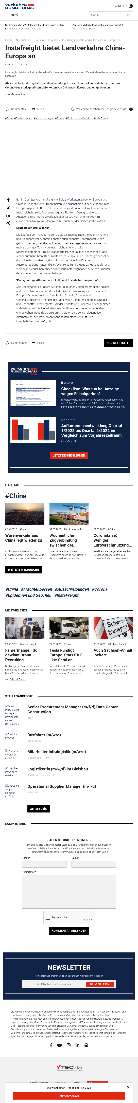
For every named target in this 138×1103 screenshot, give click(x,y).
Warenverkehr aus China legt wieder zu (23, 538)
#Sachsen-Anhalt (117, 644)
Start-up (35, 199)
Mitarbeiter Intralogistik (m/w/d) (56, 751)
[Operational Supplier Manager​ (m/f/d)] (13, 791)
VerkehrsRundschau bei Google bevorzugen (102, 109)
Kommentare (19, 109)
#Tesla (67, 644)
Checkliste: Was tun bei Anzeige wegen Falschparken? (90, 391)
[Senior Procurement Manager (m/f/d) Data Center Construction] (13, 715)
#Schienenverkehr (73, 529)
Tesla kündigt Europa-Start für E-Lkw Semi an (66, 655)
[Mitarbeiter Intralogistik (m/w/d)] (13, 754)
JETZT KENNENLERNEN (69, 455)
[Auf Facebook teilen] (8, 199)
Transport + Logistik (46, 40)
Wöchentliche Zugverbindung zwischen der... (63, 540)
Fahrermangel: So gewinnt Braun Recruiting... (21, 655)
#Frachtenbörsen (36, 589)
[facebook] (51, 1045)
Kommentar (28, 872)
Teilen (40, 109)
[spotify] (86, 1045)
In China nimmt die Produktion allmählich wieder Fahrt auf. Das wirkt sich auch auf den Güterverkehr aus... (24, 555)
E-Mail (25, 858)
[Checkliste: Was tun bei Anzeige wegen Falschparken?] (33, 393)
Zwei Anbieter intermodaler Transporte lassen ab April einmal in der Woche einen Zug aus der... (67, 555)
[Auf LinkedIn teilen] (8, 215)
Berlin (19, 199)
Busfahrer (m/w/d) (44, 735)
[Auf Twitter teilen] (8, 207)
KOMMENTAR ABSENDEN (69, 930)
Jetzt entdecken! (69, 1096)
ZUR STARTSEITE (118, 343)
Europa (97, 199)
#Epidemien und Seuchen (28, 595)
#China (15, 496)
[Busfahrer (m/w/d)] (13, 736)
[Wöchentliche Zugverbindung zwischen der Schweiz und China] (69, 514)
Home (8, 40)
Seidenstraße (88, 221)
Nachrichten (23, 40)
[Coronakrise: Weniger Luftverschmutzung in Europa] (113, 514)
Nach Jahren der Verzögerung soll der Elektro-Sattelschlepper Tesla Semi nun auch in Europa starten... (67, 670)
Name (75, 858)
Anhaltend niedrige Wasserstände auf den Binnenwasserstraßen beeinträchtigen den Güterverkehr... (112, 670)
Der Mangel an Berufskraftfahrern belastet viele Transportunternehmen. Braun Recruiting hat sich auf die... (24, 670)
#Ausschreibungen (72, 589)
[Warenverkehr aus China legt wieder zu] (24, 514)
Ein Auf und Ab (69, 441)
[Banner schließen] (127, 1086)
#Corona (99, 589)
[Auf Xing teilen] (8, 223)
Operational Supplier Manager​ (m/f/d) (61, 786)
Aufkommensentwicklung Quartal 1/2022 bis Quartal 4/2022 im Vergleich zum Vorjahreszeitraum (91, 430)
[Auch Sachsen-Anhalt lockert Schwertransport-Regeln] (113, 628)
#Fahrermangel (28, 644)
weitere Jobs (38, 808)
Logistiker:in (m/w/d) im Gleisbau (57, 769)
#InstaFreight (66, 595)
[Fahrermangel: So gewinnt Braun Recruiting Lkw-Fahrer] (24, 628)
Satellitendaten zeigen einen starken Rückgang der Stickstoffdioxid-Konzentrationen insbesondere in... (112, 555)
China (19, 204)
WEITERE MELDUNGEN (23, 569)
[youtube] (59, 1045)
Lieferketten (72, 199)
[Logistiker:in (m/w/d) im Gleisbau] (13, 772)
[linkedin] (77, 1045)
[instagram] (69, 1045)
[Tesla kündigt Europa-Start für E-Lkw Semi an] (69, 628)
